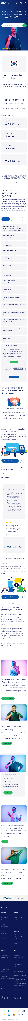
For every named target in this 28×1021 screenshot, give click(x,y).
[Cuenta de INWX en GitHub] (12, 998)
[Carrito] (21, 3)
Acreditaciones (17, 919)
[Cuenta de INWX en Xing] (2, 998)
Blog (2, 988)
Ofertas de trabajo (18, 917)
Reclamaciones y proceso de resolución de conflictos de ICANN (20, 985)
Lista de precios (4, 917)
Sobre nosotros (17, 915)
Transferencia (4, 924)
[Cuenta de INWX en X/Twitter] (4, 998)
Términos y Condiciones (19, 952)
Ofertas (3, 922)
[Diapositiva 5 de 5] (17, 541)
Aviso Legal (16, 955)
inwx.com (5, 1004)
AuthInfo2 (3, 938)
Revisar (15, 941)
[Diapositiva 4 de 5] (16, 541)
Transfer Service (4, 976)
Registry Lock (4, 933)
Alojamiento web (4, 952)
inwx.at (14, 1004)
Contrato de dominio (18, 964)
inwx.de (10, 1004)
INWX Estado (16, 943)
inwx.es (23, 1004)
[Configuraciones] (17, 3)
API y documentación (18, 938)
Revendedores (4, 971)
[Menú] (25, 3)
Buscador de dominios (6, 915)
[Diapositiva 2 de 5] (12, 541)
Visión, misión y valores (18, 922)
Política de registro (18, 966)
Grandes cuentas (5, 974)
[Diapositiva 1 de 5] (10, 541)
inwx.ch (19, 1004)
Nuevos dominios (4, 919)
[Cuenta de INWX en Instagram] (7, 998)
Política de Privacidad (18, 957)
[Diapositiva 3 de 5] (14, 541)
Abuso (15, 962)
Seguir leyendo (5, 650)
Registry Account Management (7, 978)
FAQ (15, 934)
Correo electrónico (5, 955)
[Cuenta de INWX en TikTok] (20, 998)
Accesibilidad (17, 959)
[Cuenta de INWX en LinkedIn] (15, 998)
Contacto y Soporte (18, 936)
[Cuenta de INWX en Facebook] (10, 998)
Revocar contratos (17, 989)
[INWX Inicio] (5, 3)
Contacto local (4, 929)
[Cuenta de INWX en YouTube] (17, 998)
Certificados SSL (4, 957)
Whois (2, 931)
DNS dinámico (4, 935)
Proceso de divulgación (19, 969)
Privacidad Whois (5, 926)
